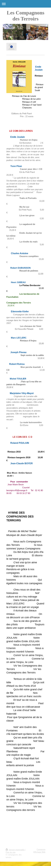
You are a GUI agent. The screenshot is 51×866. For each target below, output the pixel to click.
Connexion (41, 850)
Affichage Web (39, 852)
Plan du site (10, 852)
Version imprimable (16, 850)
